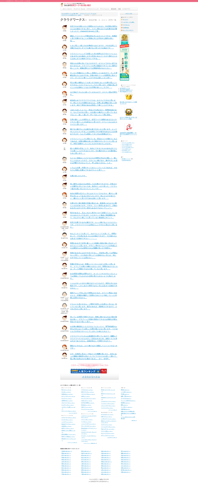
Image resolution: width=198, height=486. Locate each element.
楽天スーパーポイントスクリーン (108, 421)
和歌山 (106, 461)
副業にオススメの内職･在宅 (128, 411)
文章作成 (125, 409)
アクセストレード (108, 401)
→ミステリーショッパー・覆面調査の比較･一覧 (90, 443)
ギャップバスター (88, 426)
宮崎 (125, 468)
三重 (86, 474)
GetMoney (126, 27)
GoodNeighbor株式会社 (126, 160)
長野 (86, 465)
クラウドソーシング (92, 9)
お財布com (67, 400)
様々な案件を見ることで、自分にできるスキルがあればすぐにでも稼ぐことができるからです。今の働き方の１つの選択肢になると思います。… (93, 150)
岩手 (66, 455)
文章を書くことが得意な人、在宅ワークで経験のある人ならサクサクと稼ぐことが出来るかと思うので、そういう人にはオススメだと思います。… (93, 122)
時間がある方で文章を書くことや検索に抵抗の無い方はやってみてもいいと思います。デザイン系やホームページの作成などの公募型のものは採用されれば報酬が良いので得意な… (93, 245)
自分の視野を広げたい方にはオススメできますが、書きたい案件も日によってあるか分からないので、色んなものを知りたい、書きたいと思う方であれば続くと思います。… (93, 196)
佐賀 (125, 459)
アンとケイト (87, 409)
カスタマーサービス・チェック (88, 432)
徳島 (106, 474)
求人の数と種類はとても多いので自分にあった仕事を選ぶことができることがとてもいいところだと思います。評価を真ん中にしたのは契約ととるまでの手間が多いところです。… (93, 85)
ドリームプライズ (108, 426)
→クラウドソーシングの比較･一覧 (72, 442)
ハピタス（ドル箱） (129, 22)
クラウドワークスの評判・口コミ (128, 142)
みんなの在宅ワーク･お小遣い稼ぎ (69, 13)
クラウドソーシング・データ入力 (88, 13)
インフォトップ (108, 403)
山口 (106, 472)
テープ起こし (126, 407)
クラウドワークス (91, 377)
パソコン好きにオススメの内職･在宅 (128, 417)
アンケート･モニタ (79, 9)
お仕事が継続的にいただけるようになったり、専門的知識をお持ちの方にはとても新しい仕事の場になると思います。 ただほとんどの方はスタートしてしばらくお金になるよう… (94, 329)
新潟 (86, 455)
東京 (86, 451)
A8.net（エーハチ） (108, 390)
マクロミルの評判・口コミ (127, 145)
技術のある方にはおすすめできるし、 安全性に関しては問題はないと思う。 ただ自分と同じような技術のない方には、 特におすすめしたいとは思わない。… (93, 255)
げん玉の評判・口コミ (126, 150)
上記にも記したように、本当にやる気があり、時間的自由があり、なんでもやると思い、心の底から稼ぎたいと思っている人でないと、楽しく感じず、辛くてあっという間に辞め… (93, 112)
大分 (125, 465)
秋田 (66, 459)
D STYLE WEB (87, 402)
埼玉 (66, 472)
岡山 (106, 468)
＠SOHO (66, 426)
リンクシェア (107, 407)
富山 (86, 457)
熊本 (125, 463)
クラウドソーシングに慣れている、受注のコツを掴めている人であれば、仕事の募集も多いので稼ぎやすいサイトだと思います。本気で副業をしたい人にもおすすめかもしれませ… (93, 141)
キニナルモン (107, 414)
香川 (125, 451)
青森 (66, 453)
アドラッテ (106, 424)
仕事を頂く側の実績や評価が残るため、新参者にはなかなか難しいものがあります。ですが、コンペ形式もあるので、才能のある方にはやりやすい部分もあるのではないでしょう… (93, 205)
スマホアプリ (126, 9)
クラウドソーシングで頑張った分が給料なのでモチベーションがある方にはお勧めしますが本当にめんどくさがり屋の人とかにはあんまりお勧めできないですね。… (93, 56)
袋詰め (125, 389)
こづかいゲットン (108, 418)
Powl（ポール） (107, 429)
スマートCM (107, 431)
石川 (86, 459)
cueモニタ (86, 400)
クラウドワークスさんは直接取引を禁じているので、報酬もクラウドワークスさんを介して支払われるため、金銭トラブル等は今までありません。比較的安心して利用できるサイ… (93, 338)
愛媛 (125, 453)
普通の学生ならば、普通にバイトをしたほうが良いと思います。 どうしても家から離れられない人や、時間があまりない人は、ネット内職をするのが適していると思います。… (94, 266)
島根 (106, 465)
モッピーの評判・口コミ (126, 148)
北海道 (66, 451)
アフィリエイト (104, 9)
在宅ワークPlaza (68, 436)
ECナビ (66, 389)
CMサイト (86, 407)
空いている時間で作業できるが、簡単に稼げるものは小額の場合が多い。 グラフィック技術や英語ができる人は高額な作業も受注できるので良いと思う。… (93, 319)
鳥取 (106, 463)
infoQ (85, 396)
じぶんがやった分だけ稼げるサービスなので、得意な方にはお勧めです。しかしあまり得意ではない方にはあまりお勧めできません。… (93, 285)
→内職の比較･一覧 (134, 420)
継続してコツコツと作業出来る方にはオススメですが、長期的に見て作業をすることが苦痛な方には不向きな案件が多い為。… (93, 38)
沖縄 (125, 472)
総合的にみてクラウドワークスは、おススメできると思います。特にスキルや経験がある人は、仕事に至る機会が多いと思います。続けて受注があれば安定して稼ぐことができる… (93, 102)
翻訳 (124, 405)
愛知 (86, 472)
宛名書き (125, 402)
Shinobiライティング (68, 439)
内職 (119, 9)
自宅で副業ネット (68, 434)
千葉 (66, 474)
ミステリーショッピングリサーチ (88, 416)
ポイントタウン (68, 396)
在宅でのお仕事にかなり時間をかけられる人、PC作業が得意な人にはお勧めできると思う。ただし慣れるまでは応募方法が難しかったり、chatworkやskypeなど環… (93, 28)
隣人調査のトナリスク (126, 158)
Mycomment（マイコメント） (89, 429)
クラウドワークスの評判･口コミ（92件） (71, 15)
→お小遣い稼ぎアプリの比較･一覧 (112, 437)
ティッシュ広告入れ (128, 400)
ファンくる (87, 419)
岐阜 (86, 468)
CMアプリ (106, 416)
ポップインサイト (128, 30)
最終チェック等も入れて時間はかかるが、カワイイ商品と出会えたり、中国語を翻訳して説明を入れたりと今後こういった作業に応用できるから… (93, 295)
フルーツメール (68, 402)
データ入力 (126, 398)
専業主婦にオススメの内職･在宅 (128, 414)
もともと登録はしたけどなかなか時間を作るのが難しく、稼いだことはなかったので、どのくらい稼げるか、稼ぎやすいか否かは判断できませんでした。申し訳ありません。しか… (93, 160)
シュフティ (67, 421)
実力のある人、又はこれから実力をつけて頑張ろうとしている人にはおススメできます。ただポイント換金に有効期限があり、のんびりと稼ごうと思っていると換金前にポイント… (93, 215)
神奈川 (86, 453)
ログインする (129, 13)
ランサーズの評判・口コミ (127, 144)
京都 (106, 453)
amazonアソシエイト (108, 398)
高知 (125, 455)
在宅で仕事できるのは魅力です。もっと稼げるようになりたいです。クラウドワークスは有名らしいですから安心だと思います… (93, 224)
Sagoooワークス (68, 424)
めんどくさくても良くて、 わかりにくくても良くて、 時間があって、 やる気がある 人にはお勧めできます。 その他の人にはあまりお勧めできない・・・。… (93, 236)
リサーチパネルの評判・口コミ (128, 147)
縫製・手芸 (126, 396)
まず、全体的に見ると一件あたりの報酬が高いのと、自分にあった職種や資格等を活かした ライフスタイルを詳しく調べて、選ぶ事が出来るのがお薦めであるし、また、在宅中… (94, 356)
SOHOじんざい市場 (68, 431)
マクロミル (126, 25)
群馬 (66, 470)
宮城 (66, 457)
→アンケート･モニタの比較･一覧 (92, 411)
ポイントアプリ (107, 433)
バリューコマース (108, 405)
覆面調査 (113, 9)
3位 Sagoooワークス (126, 91)
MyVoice (86, 405)
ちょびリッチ (67, 405)
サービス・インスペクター (88, 436)
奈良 (106, 459)
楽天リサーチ (87, 392)
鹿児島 (126, 470)
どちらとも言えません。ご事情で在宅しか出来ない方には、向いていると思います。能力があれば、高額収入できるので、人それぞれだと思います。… (93, 306)
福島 (66, 463)
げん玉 (66, 392)
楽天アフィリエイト (108, 394)
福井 (86, 461)
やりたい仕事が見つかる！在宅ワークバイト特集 (128, 118)
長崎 (125, 461)
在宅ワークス (67, 428)
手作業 (125, 394)
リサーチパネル (88, 394)
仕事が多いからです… (78, 176)
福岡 (125, 457)
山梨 (86, 463)
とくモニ (86, 421)
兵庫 (106, 457)
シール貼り (126, 392)
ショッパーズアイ (88, 423)
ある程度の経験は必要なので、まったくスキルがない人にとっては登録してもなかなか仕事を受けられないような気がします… (93, 276)
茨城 (66, 465)
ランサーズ (67, 419)
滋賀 (106, 451)
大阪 (106, 455)
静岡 (86, 470)
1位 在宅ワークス (125, 88)
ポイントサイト (67, 9)
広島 (106, 470)
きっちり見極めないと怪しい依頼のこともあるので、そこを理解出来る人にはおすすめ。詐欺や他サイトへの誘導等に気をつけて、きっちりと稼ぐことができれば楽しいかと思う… (93, 75)
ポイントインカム (68, 411)
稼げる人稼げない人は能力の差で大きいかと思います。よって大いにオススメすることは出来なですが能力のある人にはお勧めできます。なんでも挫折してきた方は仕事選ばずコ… (93, 131)
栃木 (66, 468)
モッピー (125, 19)
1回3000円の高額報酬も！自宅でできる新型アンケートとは (128, 134)
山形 (66, 461)
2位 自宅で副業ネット (126, 90)
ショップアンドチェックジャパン (88, 440)
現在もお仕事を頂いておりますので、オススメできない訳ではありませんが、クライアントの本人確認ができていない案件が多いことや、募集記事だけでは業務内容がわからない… (93, 65)
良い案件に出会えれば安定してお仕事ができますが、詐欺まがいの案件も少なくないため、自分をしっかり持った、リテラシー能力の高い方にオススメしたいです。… (93, 186)
